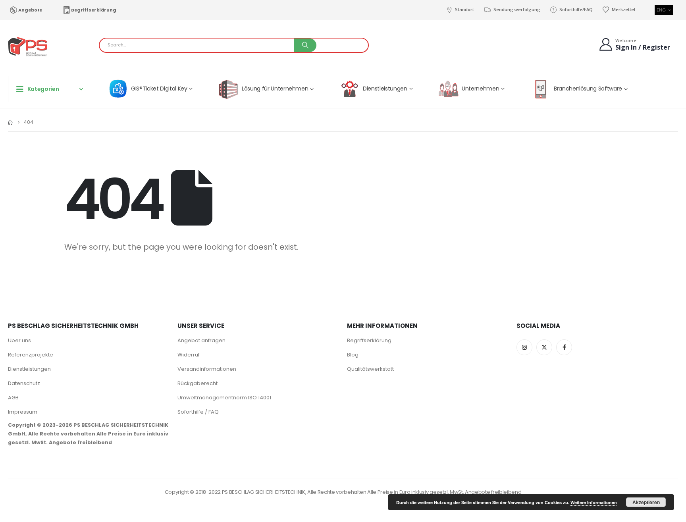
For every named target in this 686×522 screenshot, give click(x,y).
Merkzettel (623, 9)
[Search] (305, 45)
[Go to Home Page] (10, 122)
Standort (464, 9)
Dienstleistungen (29, 369)
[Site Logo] (28, 47)
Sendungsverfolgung (516, 9)
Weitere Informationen (593, 502)
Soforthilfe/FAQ (576, 9)
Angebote (30, 10)
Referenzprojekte (30, 354)
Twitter (544, 347)
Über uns (19, 340)
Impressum (22, 412)
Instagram (524, 347)
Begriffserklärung (93, 10)
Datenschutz (24, 383)
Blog (352, 354)
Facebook (564, 347)
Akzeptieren (646, 502)
